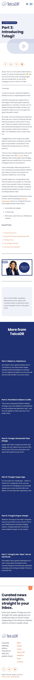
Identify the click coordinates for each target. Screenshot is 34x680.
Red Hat (24, 199)
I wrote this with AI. (10, 233)
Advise (19, 646)
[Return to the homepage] (10, 4)
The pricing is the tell (11, 243)
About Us (20, 655)
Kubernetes (6, 201)
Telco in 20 (21, 652)
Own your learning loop (12, 247)
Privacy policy (15, 677)
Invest (19, 649)
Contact (20, 662)
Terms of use (6, 677)
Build (18, 643)
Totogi (20, 155)
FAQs (19, 659)
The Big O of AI (9, 240)
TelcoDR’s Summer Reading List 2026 (16, 236)
